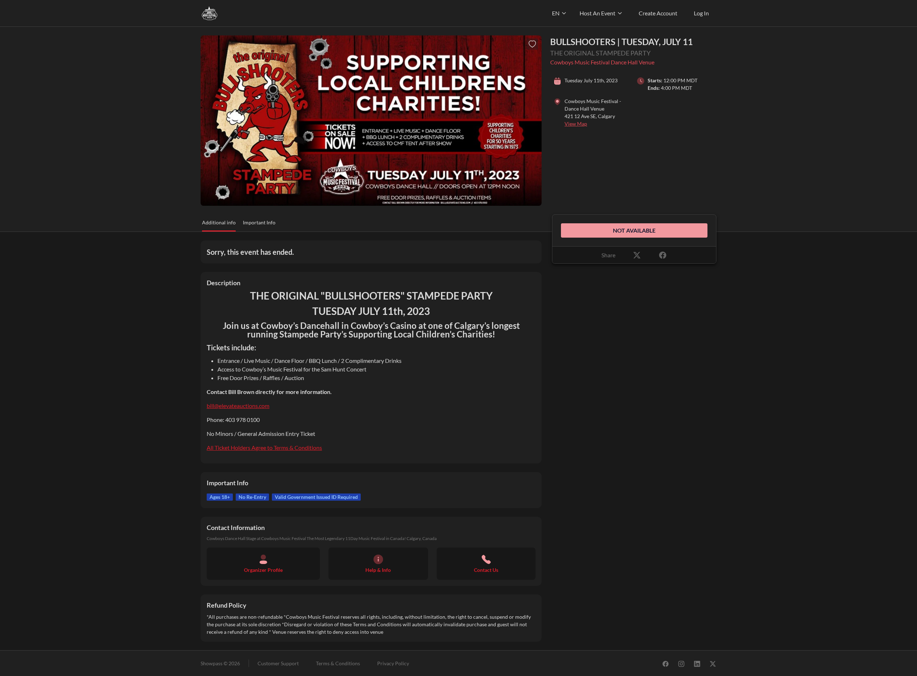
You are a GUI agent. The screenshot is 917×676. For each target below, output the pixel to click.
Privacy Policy (393, 663)
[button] (219, 225)
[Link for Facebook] (665, 663)
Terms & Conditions (338, 663)
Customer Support (278, 663)
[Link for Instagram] (681, 663)
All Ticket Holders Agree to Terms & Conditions (264, 447)
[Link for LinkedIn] (697, 663)
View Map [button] (576, 124)
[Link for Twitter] (712, 663)
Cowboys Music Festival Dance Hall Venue (602, 62)
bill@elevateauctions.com (238, 405)
